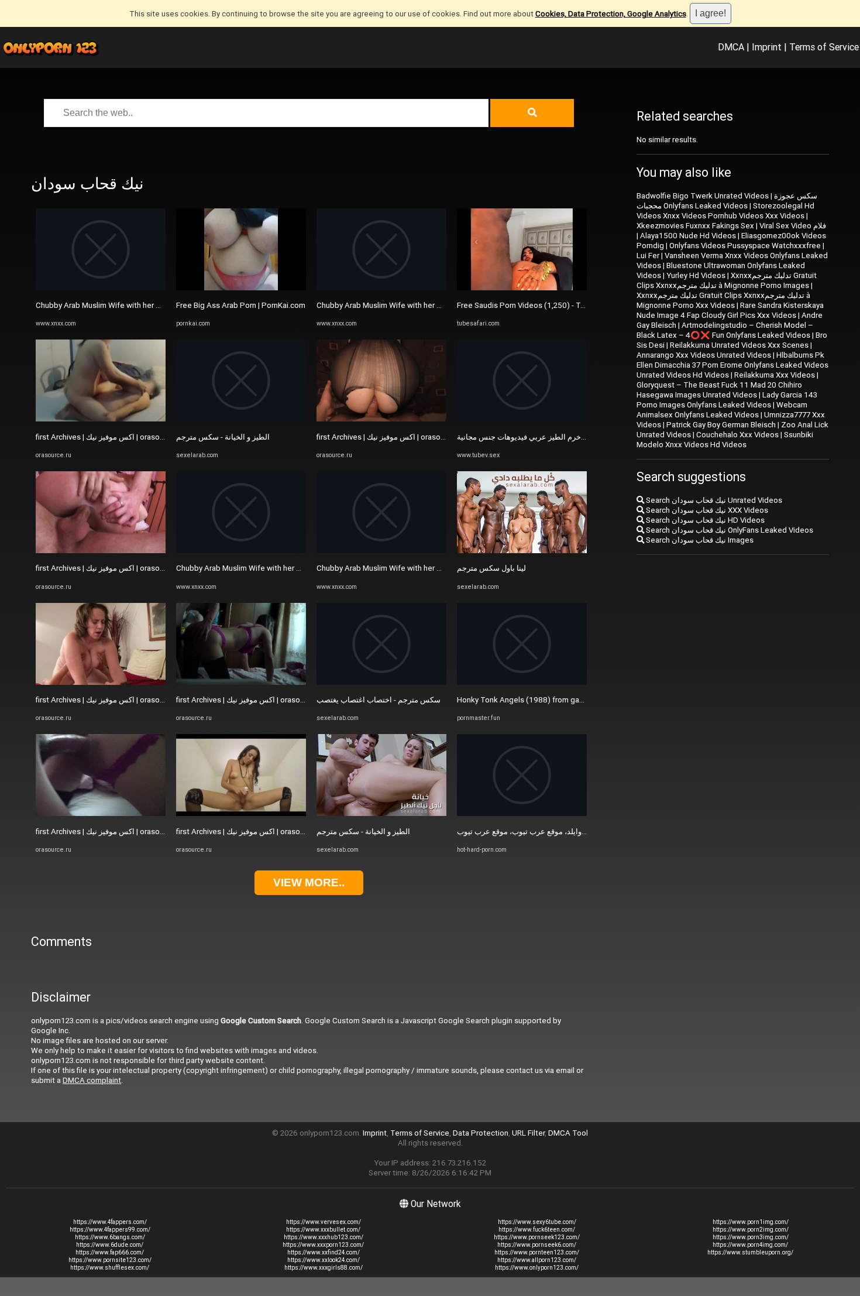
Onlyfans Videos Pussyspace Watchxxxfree (745, 246)
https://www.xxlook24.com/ (323, 1260)
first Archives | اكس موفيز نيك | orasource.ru (109, 437)
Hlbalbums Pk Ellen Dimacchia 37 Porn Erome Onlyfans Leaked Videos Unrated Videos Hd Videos (732, 365)
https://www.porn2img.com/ (751, 1229)
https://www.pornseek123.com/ (537, 1237)
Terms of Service (824, 47)
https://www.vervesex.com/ (323, 1222)
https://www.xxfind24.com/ (323, 1252)
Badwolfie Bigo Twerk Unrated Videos (703, 196)
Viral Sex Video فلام (792, 226)
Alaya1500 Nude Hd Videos (688, 236)
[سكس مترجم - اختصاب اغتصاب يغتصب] (381, 682)
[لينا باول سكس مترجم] (522, 551)
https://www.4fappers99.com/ (110, 1229)
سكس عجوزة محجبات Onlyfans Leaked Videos (727, 201)
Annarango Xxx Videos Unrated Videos (704, 355)
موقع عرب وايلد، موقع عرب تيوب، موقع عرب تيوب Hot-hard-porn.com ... (574, 831)
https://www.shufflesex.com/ (109, 1267)
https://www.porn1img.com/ (751, 1222)
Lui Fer (648, 255)
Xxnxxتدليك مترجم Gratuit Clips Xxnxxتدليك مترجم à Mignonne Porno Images (727, 280)
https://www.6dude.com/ (109, 1245)
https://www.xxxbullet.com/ (323, 1229)
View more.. (309, 882)
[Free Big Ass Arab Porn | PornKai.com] (241, 288)
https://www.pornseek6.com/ (536, 1245)
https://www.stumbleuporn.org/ (750, 1252)
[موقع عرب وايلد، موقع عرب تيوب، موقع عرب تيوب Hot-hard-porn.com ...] (522, 813)
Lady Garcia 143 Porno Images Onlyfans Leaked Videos (727, 400)
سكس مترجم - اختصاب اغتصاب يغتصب (379, 700)
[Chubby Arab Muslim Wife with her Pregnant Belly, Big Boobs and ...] (101, 288)
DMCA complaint (92, 1080)
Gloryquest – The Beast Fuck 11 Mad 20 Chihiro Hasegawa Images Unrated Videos (719, 390)
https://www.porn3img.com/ (751, 1237)
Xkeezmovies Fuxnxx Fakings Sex (695, 226)
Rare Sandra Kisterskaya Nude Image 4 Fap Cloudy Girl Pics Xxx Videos (730, 310)
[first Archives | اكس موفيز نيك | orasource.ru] (101, 419)
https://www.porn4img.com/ (750, 1245)
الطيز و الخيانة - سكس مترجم (223, 437)
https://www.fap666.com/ (109, 1252)
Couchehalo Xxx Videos (737, 435)
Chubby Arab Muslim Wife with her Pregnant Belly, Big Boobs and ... (151, 305)
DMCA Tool (568, 1133)
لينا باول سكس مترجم (491, 568)
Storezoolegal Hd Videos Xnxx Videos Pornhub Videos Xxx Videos (725, 211)
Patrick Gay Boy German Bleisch (721, 425)
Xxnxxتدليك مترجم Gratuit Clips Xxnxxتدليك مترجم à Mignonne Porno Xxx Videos (723, 300)
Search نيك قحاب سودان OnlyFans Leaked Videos (728, 530)
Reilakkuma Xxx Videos (774, 375)
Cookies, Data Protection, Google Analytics (610, 14)
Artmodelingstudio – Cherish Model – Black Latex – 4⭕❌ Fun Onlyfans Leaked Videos (725, 330)
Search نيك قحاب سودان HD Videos (704, 520)
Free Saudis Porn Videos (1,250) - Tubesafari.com (543, 305)
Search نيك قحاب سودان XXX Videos (706, 510)
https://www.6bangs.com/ (110, 1237)
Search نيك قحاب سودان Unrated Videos (713, 500)
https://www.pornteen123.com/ (536, 1252)
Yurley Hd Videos (695, 275)
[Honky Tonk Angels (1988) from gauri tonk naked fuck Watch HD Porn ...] (522, 682)
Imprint (767, 47)
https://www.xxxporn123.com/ (323, 1245)
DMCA (731, 47)
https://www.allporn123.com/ (536, 1260)
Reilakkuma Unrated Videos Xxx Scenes (739, 345)
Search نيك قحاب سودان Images (699, 540)
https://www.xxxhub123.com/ (323, 1237)
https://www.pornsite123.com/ (110, 1260)
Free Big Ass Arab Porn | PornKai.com (240, 305)
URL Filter (528, 1133)
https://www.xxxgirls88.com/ (323, 1267)
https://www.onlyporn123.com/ (537, 1267)
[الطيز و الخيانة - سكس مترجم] (241, 419)
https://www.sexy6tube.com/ (537, 1222)
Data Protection (480, 1133)
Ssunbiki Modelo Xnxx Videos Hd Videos (725, 440)
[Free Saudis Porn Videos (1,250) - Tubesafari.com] (522, 288)
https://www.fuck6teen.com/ (536, 1229)
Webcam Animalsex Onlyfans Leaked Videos (722, 410)
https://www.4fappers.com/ (110, 1222)
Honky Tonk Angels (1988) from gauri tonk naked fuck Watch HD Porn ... (582, 700)
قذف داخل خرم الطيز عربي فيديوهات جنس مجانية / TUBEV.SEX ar (563, 437)
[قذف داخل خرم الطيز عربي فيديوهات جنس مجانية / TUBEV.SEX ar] (522, 419)
